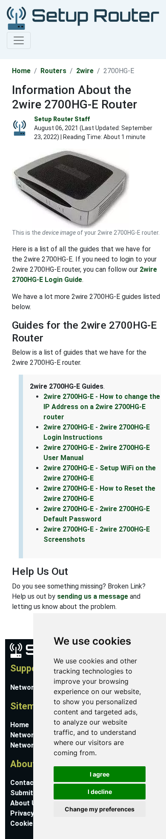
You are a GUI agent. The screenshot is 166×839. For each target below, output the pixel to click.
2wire (85, 71)
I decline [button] (100, 791)
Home (21, 71)
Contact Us (28, 783)
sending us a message (92, 596)
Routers (53, 71)
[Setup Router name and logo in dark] (81, 17)
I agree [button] (99, 774)
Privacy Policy (32, 813)
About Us (25, 803)
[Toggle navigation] (19, 40)
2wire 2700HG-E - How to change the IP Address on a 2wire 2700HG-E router (101, 406)
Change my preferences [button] (100, 809)
